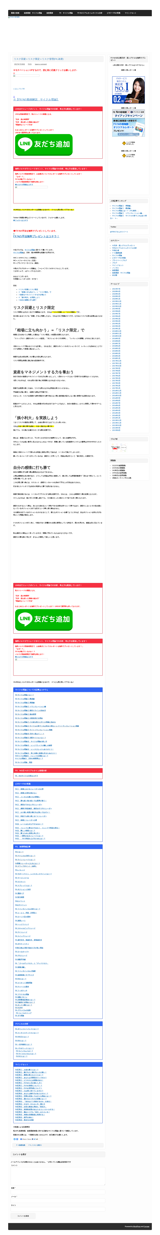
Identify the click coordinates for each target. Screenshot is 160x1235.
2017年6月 (116, 376)
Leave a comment (41, 64)
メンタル (115, 268)
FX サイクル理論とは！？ (24, 695)
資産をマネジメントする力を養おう (32, 295)
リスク (34, 1145)
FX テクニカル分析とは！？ (25, 856)
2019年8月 (116, 311)
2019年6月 (116, 316)
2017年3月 (116, 383)
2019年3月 (116, 324)
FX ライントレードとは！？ (25, 860)
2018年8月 (116, 341)
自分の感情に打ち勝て (27, 300)
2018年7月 (116, 343)
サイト (13, 1205)
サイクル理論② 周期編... (122, 206)
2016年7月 (116, 403)
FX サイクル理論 (65, 13)
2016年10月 (116, 395)
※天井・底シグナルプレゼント (123, 245)
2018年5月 (116, 348)
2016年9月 (116, 398)
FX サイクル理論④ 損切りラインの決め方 (30, 710)
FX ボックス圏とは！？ (23, 1005)
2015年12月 (116, 420)
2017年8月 (116, 371)
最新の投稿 (15, 13)
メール (14, 1196)
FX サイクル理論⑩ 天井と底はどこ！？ (29, 734)
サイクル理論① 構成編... (122, 208)
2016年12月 (116, 391)
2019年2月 (116, 326)
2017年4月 (116, 381)
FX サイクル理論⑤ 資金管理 (25, 714)
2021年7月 (116, 289)
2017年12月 (116, 361)
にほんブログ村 (19, 89)
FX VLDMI (19, 1008)
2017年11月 (116, 363)
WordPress (137, 1226)
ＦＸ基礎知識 (20, 1145)
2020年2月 (116, 296)
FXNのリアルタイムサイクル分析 (124, 248)
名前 (13, 1188)
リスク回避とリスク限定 (28, 289)
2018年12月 (116, 331)
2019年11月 (116, 304)
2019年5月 (116, 319)
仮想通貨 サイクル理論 (33, 13)
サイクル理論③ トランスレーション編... (127, 213)
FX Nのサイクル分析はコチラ (26, 776)
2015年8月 (116, 430)
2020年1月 (116, 299)
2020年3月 (116, 294)
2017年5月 (116, 378)
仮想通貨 (49, 13)
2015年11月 (116, 423)
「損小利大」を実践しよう (29, 297)
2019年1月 (116, 329)
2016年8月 (116, 400)
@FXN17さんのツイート (119, 232)
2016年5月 (116, 408)
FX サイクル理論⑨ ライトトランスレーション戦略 (33, 730)
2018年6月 (116, 346)
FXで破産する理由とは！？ (25, 1002)
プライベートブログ (119, 260)
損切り (39, 1145)
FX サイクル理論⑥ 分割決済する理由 (29, 718)
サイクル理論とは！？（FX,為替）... (125, 211)
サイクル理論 (117, 255)
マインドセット (130, 13)
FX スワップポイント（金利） (26, 866)
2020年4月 (116, 291)
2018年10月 (116, 336)
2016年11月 (116, 393)
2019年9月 (116, 309)
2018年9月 (116, 338)
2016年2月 (116, 415)
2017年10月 (116, 366)
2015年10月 (116, 425)
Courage (146, 1226)
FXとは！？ (19, 852)
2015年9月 (116, 428)
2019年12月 (116, 301)
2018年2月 (116, 356)
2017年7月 (116, 373)
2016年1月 (116, 418)
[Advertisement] (80, 36)
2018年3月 (116, 353)
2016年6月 (116, 405)
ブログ (114, 263)
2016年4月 (116, 410)
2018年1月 (116, 358)
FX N (29, 64)
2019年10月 (116, 306)
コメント (14, 1165)
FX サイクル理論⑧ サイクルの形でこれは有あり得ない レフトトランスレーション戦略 (47, 726)
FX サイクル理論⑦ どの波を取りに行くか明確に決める (35, 722)
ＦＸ (29, 1145)
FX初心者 (115, 250)
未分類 (114, 275)
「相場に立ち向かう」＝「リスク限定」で (35, 292)
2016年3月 (116, 413)
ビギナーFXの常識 (113, 13)
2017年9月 (116, 368)
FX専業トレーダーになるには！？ (27, 863)
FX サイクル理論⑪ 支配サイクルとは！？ (30, 738)
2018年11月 (116, 333)
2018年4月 (116, 351)
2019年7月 (116, 314)
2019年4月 (116, 321)
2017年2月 (116, 386)
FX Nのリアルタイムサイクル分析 (89, 13)
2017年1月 (116, 388)
